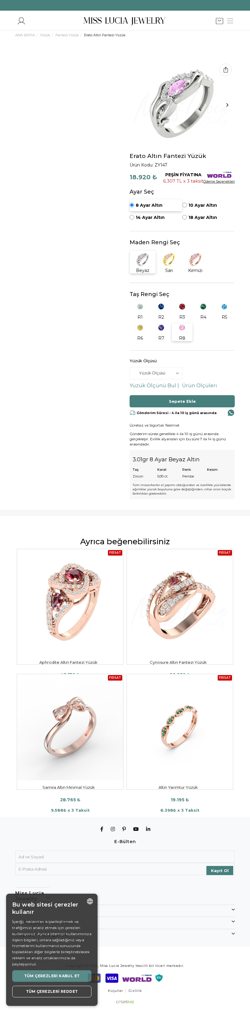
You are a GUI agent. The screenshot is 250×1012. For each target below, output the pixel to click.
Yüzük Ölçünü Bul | (154, 385)
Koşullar (115, 991)
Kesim (212, 469)
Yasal (22, 911)
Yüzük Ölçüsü (143, 360)
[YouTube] (136, 829)
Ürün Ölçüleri (199, 385)
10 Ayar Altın (202, 205)
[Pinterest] (124, 829)
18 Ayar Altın (202, 217)
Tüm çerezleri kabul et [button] (52, 976)
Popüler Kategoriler (43, 935)
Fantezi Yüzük (67, 35)
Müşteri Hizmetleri (50, 922)
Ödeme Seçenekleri (219, 181)
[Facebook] (102, 829)
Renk (186, 469)
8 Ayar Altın (149, 205)
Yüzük (45, 35)
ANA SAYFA (25, 35)
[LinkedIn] (148, 829)
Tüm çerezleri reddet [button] (52, 991)
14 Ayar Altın (150, 217)
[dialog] (52, 950)
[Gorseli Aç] (182, 100)
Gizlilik (135, 991)
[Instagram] (113, 829)
